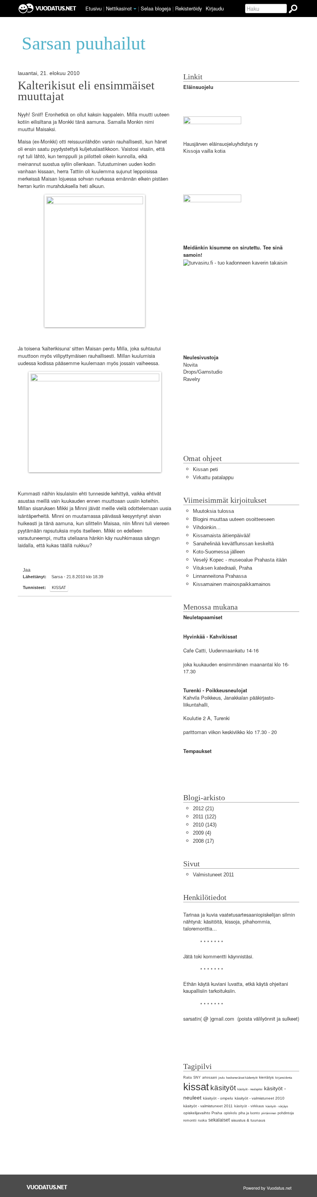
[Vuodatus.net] (47, 1187)
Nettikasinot (119, 8)
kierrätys (266, 1077)
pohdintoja (286, 1113)
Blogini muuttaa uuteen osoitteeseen (233, 519)
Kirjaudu (215, 8)
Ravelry (191, 379)
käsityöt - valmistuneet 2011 (208, 1106)
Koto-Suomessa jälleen (219, 552)
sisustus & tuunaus (248, 1120)
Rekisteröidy (188, 8)
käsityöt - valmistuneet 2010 (260, 1098)
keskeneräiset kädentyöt (241, 1077)
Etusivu (93, 8)
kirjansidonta (283, 1077)
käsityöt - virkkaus (249, 1106)
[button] (134, 9)
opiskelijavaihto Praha (202, 1113)
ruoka (202, 1120)
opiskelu (230, 1113)
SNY (197, 1077)
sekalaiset (219, 1120)
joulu (221, 1077)
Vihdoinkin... (207, 527)
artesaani (209, 1077)
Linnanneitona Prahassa (220, 576)
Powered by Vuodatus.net (267, 1188)
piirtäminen (268, 1113)
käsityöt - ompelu (218, 1098)
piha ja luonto (249, 1113)
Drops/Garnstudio (202, 372)
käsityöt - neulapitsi (249, 1089)
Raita (187, 1077)
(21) (203, 808)
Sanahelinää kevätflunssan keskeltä (233, 543)
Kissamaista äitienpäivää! (222, 535)
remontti (189, 1120)
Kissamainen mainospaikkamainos (232, 584)
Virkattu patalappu (213, 477)
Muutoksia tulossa (213, 511)
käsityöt (223, 1088)
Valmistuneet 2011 (213, 875)
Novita (190, 365)
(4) (202, 833)
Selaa (156, 8)
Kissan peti (205, 469)
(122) (204, 817)
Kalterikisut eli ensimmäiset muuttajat (86, 91)
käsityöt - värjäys (277, 1106)
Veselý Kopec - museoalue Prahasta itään (240, 560)
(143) (204, 825)
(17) (203, 841)
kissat (59, 587)
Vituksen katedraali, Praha (222, 568)
